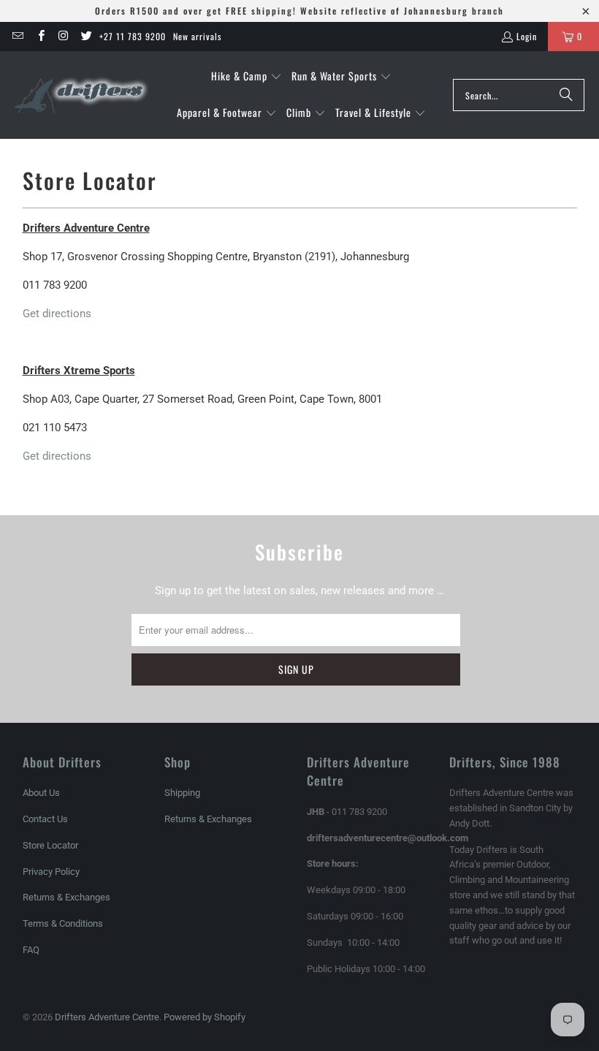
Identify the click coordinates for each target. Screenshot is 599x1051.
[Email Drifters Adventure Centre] (17, 36)
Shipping (182, 792)
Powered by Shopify (204, 1017)
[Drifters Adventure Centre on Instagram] (63, 36)
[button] (246, 76)
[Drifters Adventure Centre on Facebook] (40, 36)
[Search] (566, 95)
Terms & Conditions (63, 923)
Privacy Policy (51, 871)
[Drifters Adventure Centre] (82, 95)
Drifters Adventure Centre (107, 1017)
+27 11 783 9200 (132, 36)
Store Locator (50, 845)
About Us (41, 792)
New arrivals (197, 36)
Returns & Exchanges (66, 897)
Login (526, 36)
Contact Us (45, 818)
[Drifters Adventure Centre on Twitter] (86, 36)
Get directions (57, 313)
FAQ (31, 949)
